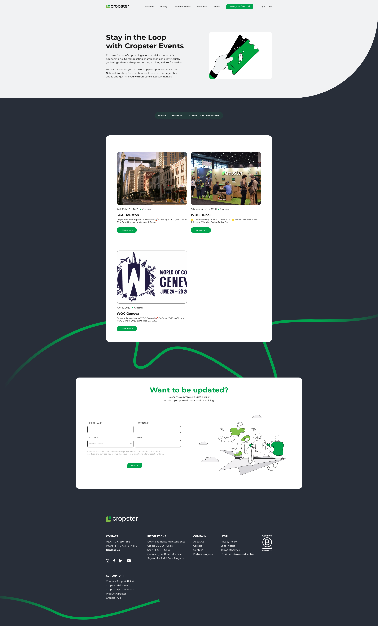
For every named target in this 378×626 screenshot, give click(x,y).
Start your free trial (240, 6)
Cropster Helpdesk (117, 585)
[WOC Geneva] (152, 277)
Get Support (115, 575)
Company (199, 536)
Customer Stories (182, 6)
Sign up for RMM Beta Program (165, 558)
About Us (198, 541)
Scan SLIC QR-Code (159, 550)
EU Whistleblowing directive (238, 554)
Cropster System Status (120, 589)
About (217, 6)
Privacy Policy (229, 541)
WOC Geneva (128, 314)
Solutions (149, 6)
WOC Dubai (201, 215)
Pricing (163, 6)
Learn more (127, 230)
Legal (225, 536)
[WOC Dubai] (226, 178)
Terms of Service (230, 550)
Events (162, 115)
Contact (198, 550)
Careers (197, 545)
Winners (177, 115)
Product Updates (116, 593)
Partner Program (203, 554)
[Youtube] (129, 560)
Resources (202, 6)
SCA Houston (128, 215)
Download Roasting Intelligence (166, 541)
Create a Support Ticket (120, 581)
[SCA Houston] (152, 178)
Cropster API (113, 597)
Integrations (156, 536)
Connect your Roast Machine (164, 554)
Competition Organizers (204, 115)
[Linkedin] (120, 560)
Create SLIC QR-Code (160, 545)
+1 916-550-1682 (121, 541)
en (270, 6)
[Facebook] (114, 560)
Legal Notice (228, 545)
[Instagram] (107, 560)
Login (262, 6)
